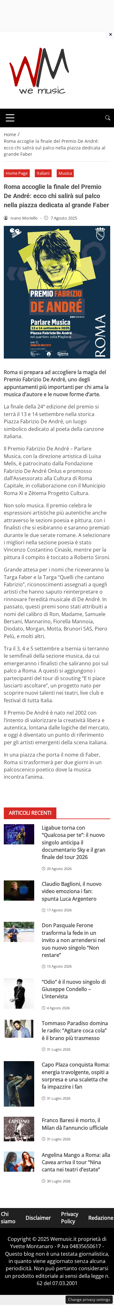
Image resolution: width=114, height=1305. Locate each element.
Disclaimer (38, 1217)
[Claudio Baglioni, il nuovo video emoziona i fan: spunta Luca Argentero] (19, 890)
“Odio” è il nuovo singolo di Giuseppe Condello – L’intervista (74, 989)
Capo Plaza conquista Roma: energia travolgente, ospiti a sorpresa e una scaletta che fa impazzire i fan (76, 1075)
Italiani (43, 173)
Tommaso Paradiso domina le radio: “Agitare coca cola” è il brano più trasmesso (75, 1031)
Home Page (17, 173)
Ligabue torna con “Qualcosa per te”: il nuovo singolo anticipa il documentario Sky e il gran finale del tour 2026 (73, 842)
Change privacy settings (89, 1299)
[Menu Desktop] (10, 118)
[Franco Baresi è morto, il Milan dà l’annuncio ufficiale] (19, 1129)
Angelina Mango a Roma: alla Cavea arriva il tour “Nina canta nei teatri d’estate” (76, 1162)
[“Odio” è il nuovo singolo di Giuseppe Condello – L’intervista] (19, 993)
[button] (107, 118)
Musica (65, 173)
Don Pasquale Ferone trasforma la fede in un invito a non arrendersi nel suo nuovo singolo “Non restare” (73, 940)
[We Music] (39, 69)
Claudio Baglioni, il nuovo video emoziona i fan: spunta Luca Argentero (72, 891)
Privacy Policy (69, 1218)
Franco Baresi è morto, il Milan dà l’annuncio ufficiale (75, 1124)
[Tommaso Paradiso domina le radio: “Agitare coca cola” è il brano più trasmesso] (19, 1029)
